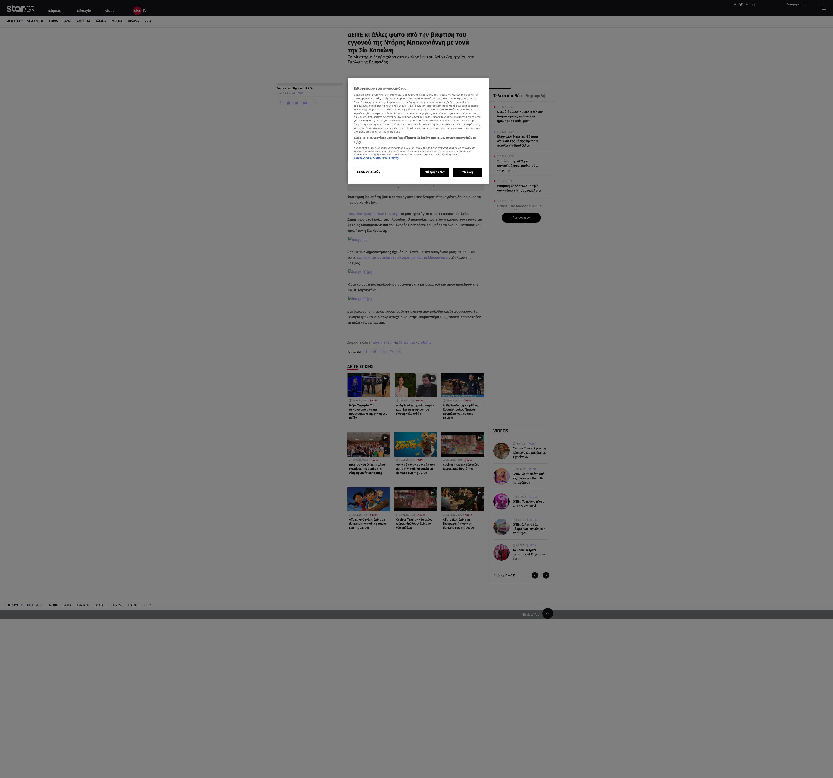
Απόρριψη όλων (435, 172)
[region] (418, 131)
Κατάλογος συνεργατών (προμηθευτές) (376, 158)
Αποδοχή (467, 172)
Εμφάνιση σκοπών (368, 172)
